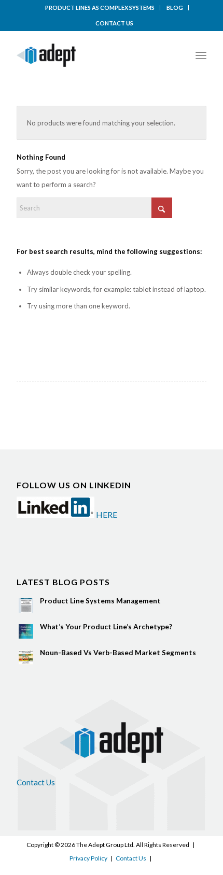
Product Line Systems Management (100, 601)
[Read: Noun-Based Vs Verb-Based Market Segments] (26, 657)
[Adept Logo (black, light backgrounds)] (92, 55)
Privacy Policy (88, 858)
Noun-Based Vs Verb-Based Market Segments (118, 652)
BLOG (174, 7)
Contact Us (36, 782)
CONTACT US (114, 23)
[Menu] (201, 55)
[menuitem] (100, 7)
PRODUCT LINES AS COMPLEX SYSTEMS (100, 7)
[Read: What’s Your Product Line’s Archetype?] (26, 631)
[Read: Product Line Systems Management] (26, 605)
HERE (106, 514)
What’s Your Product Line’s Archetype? (106, 627)
